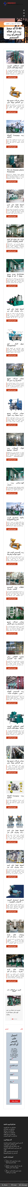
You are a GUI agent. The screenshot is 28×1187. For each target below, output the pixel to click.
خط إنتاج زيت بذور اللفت (9, 1132)
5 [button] (16, 1019)
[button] (23, 10)
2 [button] (12, 1019)
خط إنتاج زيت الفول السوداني (10, 1136)
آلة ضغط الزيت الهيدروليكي (10, 1144)
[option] (14, 1005)
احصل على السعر (12, 77)
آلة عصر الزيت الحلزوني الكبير (11, 1151)
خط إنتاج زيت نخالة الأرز (9, 1129)
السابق (6, 1029)
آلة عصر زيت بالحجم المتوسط (10, 1153)
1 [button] (11, 1019)
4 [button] (15, 1019)
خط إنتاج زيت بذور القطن (9, 1134)
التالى (21, 1029)
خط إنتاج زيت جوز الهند (9, 1131)
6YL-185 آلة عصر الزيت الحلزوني (11, 1146)
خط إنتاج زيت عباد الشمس (10, 1127)
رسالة (12, 1082)
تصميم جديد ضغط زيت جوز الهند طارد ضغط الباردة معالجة (13, 1012)
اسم (11, 1059)
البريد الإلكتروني (14, 1067)
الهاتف (12, 1074)
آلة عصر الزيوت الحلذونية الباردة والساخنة (13, 1143)
